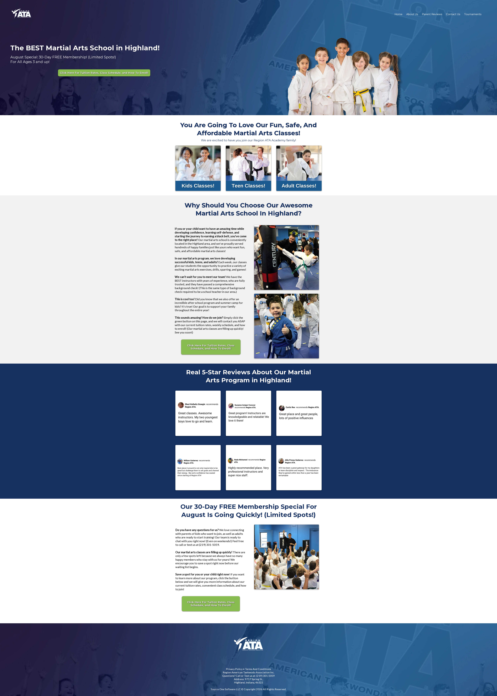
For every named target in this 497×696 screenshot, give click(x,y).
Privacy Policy (272, 592)
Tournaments (472, 14)
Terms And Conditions (296, 592)
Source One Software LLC (270, 612)
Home (398, 14)
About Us (412, 14)
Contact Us (453, 14)
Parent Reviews (432, 14)
